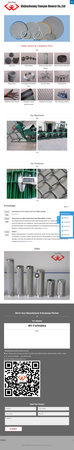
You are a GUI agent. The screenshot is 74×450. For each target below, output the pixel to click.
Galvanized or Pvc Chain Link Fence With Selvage (29, 211)
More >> (66, 207)
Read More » (15, 214)
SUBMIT (13, 429)
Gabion (14, 231)
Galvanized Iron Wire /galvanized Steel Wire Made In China (31, 218)
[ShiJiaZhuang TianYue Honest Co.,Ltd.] (34, 6)
